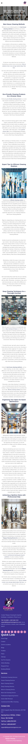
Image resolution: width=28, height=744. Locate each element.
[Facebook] (2, 632)
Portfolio (3, 650)
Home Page (4, 638)
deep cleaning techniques (12, 328)
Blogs (2, 647)
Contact (3, 641)
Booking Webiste (5, 669)
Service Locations (6, 644)
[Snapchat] (25, 632)
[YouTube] (15, 632)
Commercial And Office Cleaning (9, 701)
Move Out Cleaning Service (8, 692)
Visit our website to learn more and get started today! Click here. (14, 66)
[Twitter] (5, 632)
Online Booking (5, 663)
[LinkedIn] (12, 632)
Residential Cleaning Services (9, 677)
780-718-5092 (5, 620)
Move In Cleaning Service (8, 689)
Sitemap (3, 656)
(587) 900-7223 (14, 620)
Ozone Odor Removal (7, 698)
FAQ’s (2, 653)
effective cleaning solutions (14, 389)
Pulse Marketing (17, 740)
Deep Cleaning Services (7, 686)
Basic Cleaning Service (7, 683)
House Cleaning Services (8, 680)
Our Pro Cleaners (5, 660)
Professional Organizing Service (9, 695)
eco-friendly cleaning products (14, 99)
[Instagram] (21, 632)
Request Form (5, 666)
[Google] (9, 632)
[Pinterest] (18, 632)
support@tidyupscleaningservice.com (11, 622)
